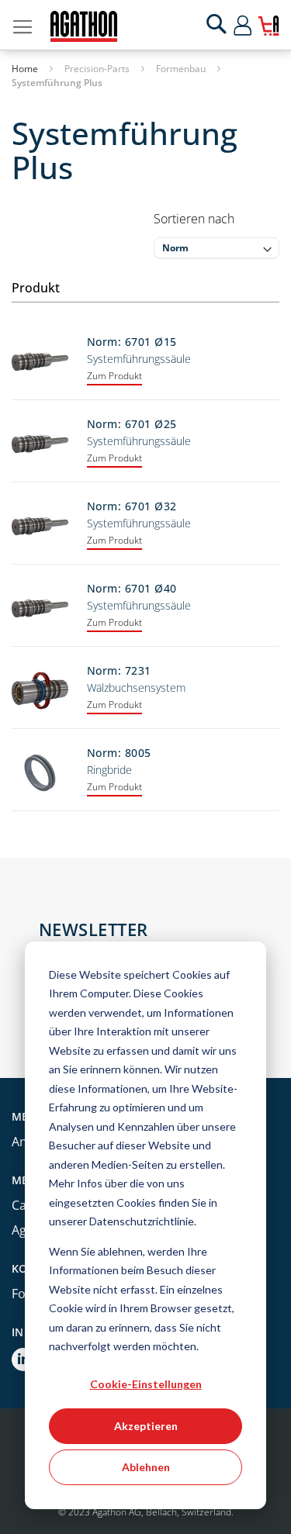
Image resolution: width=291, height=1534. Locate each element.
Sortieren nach (194, 218)
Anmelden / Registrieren (256, 24)
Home (26, 68)
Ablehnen (146, 1467)
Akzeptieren (146, 1425)
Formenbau (182, 68)
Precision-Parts (98, 68)
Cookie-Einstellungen (146, 1384)
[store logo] (83, 26)
